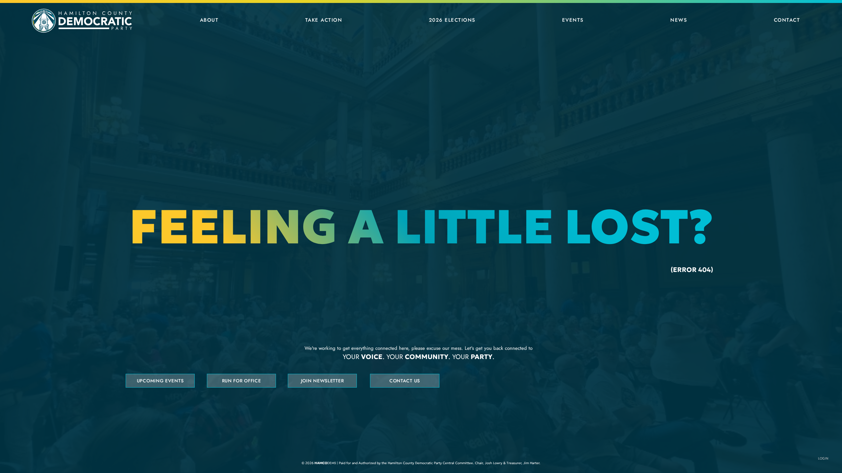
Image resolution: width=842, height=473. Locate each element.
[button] (209, 20)
